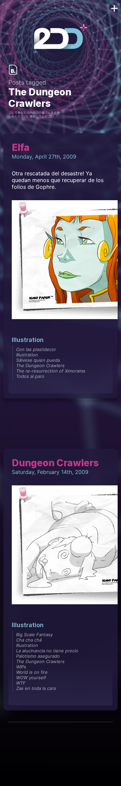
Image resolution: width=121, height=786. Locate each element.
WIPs (21, 666)
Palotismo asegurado (38, 656)
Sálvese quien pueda (38, 360)
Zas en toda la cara (36, 688)
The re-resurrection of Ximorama (50, 371)
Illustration (28, 339)
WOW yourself (31, 677)
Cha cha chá (29, 640)
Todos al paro (30, 376)
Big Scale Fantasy (34, 634)
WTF (21, 683)
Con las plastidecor (36, 349)
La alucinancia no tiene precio (47, 650)
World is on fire (32, 672)
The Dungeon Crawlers (40, 365)
